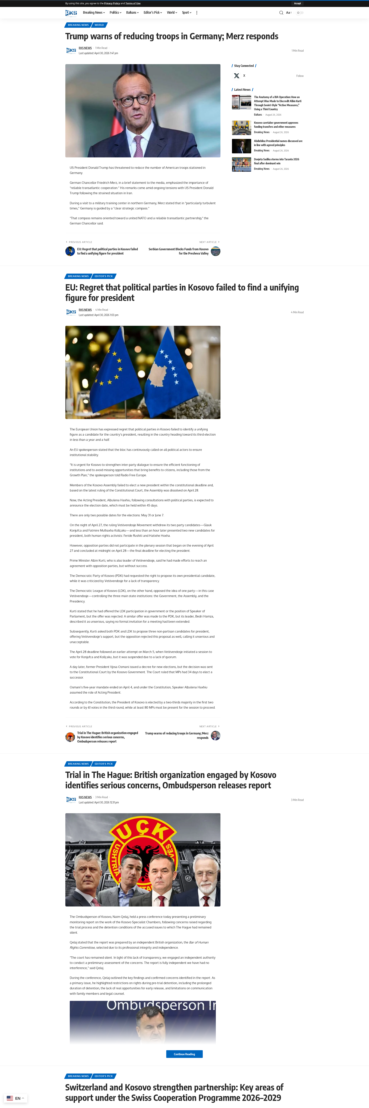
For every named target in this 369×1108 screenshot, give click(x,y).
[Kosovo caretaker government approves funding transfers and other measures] (241, 128)
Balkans (258, 114)
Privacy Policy (112, 3)
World (99, 25)
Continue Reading (184, 1054)
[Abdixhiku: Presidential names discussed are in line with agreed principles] (241, 146)
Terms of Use (132, 3)
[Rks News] (71, 12)
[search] (281, 12)
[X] (268, 75)
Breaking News (78, 25)
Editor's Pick (104, 276)
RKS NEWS (85, 48)
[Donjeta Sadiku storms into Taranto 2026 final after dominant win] (241, 164)
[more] (196, 12)
